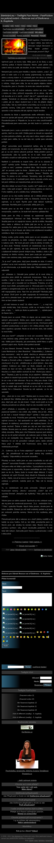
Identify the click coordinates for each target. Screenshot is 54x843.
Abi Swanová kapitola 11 (27, 706)
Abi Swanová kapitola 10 (27, 710)
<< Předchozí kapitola (20, 542)
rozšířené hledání (39, 667)
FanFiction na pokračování (13, 29)
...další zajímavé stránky (27, 780)
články (31, 840)
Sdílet (49, 556)
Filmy (23, 26)
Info (12, 26)
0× (38, 58)
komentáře (49, 840)
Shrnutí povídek (9, 36)
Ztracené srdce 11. (27, 695)
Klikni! (35, 831)
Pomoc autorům (23, 36)
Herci (35, 26)
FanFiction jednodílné (34, 29)
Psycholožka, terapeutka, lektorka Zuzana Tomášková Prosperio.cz (27, 772)
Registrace (38, 685)
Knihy (17, 26)
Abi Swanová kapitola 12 (27, 703)
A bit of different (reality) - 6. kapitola (27, 714)
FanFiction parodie (10, 32)
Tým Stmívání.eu (17, 836)
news (36, 840)
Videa (29, 26)
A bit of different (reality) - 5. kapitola (27, 717)
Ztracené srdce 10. (27, 699)
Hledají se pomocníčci (27, 814)
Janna (49, 55)
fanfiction (42, 840)
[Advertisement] (27, 6)
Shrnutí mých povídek (27, 546)
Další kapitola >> (36, 542)
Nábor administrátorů (27, 822)
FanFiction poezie (26, 32)
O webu (6, 26)
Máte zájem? (27, 789)
